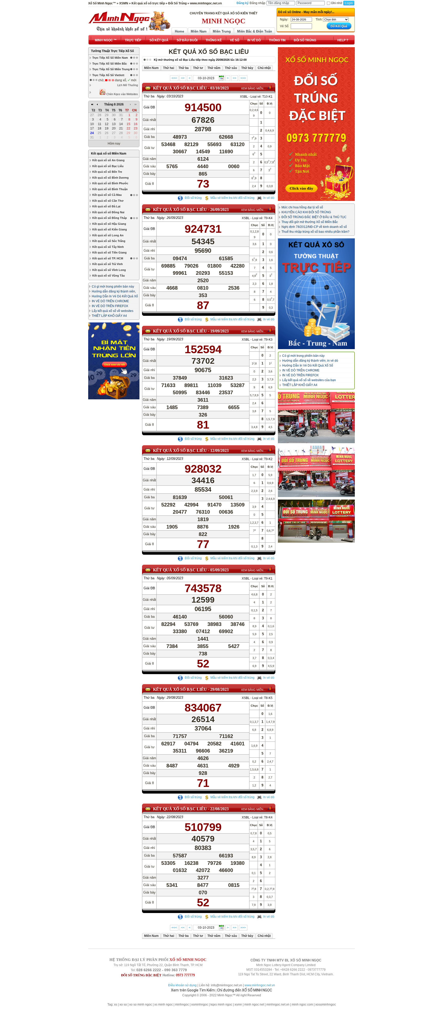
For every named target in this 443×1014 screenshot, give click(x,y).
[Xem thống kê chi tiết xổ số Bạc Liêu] (270, 87)
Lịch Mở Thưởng (127, 85)
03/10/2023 (219, 88)
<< (183, 78)
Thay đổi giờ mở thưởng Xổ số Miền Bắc (309, 222)
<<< (174, 78)
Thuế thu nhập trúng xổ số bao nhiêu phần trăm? (315, 232)
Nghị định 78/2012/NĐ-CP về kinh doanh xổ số (314, 227)
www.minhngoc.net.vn (260, 985)
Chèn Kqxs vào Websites (122, 94)
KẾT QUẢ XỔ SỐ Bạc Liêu (180, 88)
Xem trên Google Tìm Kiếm (193, 990)
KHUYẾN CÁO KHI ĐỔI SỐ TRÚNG (306, 212)
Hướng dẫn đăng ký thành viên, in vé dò (310, 360)
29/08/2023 (219, 689)
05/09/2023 (219, 570)
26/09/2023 (219, 209)
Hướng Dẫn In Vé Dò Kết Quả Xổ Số (307, 365)
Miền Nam (199, 31)
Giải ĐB (149, 107)
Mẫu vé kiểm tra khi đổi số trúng (232, 198)
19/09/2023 (219, 331)
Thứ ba (149, 96)
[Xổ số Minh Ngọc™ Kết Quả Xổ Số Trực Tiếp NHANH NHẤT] (129, 21)
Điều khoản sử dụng (182, 985)
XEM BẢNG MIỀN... (253, 88)
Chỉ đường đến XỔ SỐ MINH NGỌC (244, 990)
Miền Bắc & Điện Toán (254, 31)
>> (234, 78)
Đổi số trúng (193, 198)
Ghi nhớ (336, 3)
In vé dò (268, 198)
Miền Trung (222, 31)
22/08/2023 (219, 809)
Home (179, 31)
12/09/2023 (219, 450)
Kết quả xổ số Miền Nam (108, 153)
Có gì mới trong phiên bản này (113, 286)
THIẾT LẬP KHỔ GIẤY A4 (109, 316)
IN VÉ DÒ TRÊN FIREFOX (110, 306)
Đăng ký (243, 3)
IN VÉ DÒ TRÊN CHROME (110, 301)
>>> (243, 78)
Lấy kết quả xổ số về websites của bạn (309, 380)
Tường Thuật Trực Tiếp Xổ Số (112, 51)
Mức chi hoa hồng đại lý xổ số (302, 207)
